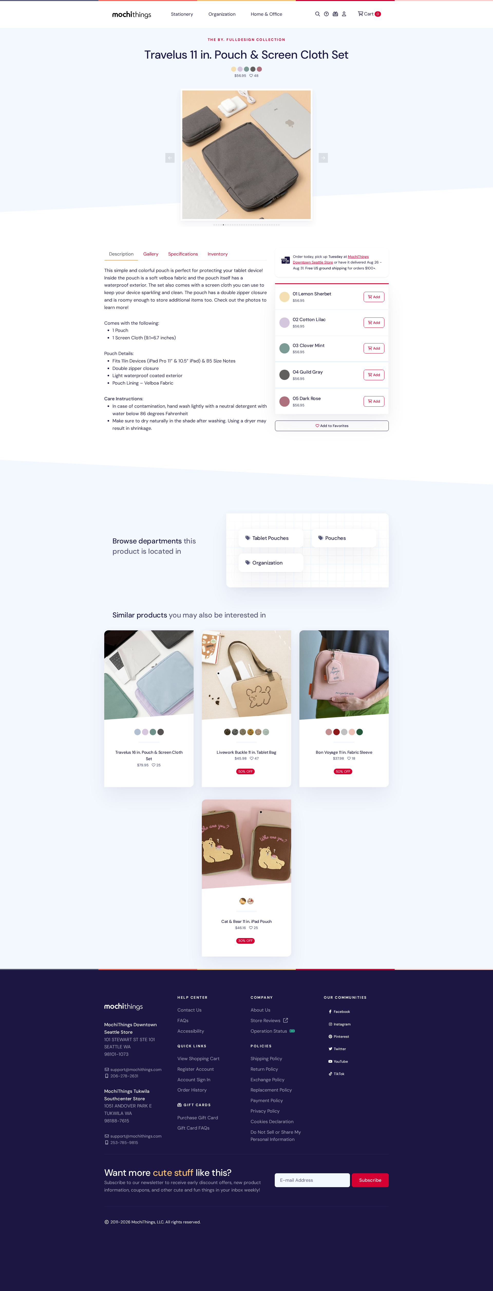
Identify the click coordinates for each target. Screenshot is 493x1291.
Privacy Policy (265, 1111)
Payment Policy (267, 1100)
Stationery (182, 14)
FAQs (182, 1020)
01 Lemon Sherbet (312, 294)
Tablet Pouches (270, 538)
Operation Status (269, 1031)
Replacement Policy (271, 1090)
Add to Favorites (333, 425)
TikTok (341, 1073)
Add (378, 296)
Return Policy (264, 1069)
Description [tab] (121, 254)
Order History (192, 1090)
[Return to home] (131, 14)
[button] (246, 155)
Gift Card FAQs (193, 1128)
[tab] (214, 224)
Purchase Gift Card (197, 1118)
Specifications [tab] (183, 254)
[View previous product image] (170, 158)
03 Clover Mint (308, 345)
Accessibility (190, 1031)
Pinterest (343, 1036)
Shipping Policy (266, 1059)
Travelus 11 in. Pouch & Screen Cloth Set (246, 54)
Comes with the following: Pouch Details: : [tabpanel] (185, 349)
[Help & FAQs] (326, 14)
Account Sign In (193, 1080)
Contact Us (189, 1010)
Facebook (343, 1011)
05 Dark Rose (307, 398)
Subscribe (374, 1180)
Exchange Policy (268, 1080)
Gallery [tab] (150, 254)
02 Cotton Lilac (309, 319)
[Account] (344, 14)
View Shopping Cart (198, 1059)
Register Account (195, 1069)
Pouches (335, 538)
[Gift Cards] (335, 14)
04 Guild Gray (308, 372)
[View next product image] (323, 158)
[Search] (317, 14)
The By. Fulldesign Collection (246, 39)
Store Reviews (266, 1020)
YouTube (342, 1061)
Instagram (344, 1024)
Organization (221, 14)
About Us (260, 1010)
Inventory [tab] (218, 254)
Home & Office (266, 14)
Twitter (341, 1048)
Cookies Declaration (272, 1122)
